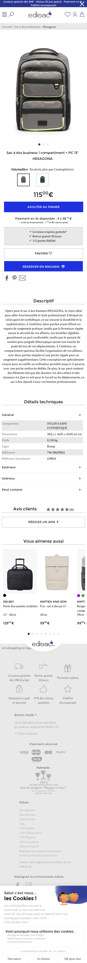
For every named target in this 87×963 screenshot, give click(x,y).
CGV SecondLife (29, 842)
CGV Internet (27, 828)
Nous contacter (27, 733)
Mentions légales (29, 846)
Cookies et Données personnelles (38, 855)
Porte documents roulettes (20, 606)
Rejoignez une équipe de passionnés (40, 851)
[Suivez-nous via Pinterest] (14, 278)
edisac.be (61, 862)
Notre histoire (27, 819)
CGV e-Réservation (30, 833)
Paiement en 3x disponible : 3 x (42, 220)
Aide (22, 824)
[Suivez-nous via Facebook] (7, 278)
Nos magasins (27, 810)
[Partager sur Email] (22, 278)
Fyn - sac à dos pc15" (53, 606)
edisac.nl (25, 866)
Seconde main (27, 814)
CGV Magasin (27, 837)
